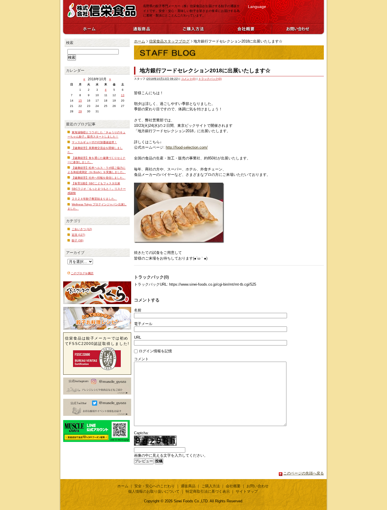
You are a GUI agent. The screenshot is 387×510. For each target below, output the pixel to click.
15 (80, 100)
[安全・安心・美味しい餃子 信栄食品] (102, 18)
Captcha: (141, 433)
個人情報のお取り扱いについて (154, 491)
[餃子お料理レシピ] (97, 318)
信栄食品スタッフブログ (169, 41)
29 (80, 111)
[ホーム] (89, 28)
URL (137, 337)
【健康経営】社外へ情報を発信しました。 (99, 177)
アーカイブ (75, 252)
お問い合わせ (257, 486)
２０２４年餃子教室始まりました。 (94, 198)
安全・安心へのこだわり (154, 486)
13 (122, 95)
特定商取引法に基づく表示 (208, 491)
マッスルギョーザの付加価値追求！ (94, 142)
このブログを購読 (82, 273)
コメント (141, 359)
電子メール (143, 324)
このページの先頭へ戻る (303, 473)
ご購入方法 (210, 486)
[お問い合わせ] (298, 28)
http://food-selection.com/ (187, 147)
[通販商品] (141, 28)
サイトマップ (247, 491)
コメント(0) (188, 78)
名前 (137, 310)
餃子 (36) (77, 240)
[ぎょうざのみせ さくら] (97, 292)
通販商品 (188, 486)
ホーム (139, 41)
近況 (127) (78, 234)
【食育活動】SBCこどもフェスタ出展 (96, 183)
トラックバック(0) (210, 78)
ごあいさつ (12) (82, 229)
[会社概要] (246, 28)
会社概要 (233, 486)
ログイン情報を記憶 (155, 351)
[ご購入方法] (193, 28)
